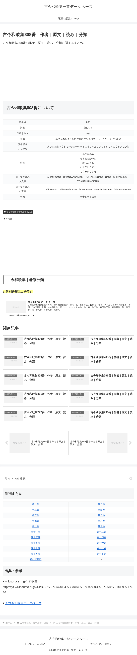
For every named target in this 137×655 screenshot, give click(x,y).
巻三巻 (35, 509)
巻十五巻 (35, 543)
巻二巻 (101, 504)
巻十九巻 (35, 554)
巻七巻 (35, 520)
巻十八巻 (101, 548)
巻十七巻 (35, 548)
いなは (9, 218)
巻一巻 (35, 504)
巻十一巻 (35, 532)
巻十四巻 (101, 537)
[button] (131, 479)
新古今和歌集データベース (23, 603)
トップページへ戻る (34, 644)
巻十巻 (101, 526)
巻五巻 (35, 515)
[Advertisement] (68, 73)
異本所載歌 (35, 559)
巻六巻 (101, 515)
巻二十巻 (101, 554)
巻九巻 (35, 526)
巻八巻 (101, 520)
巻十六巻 (101, 543)
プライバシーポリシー (102, 644)
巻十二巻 (101, 532)
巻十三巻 (35, 537)
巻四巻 (101, 509)
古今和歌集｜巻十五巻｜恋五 (19, 212)
